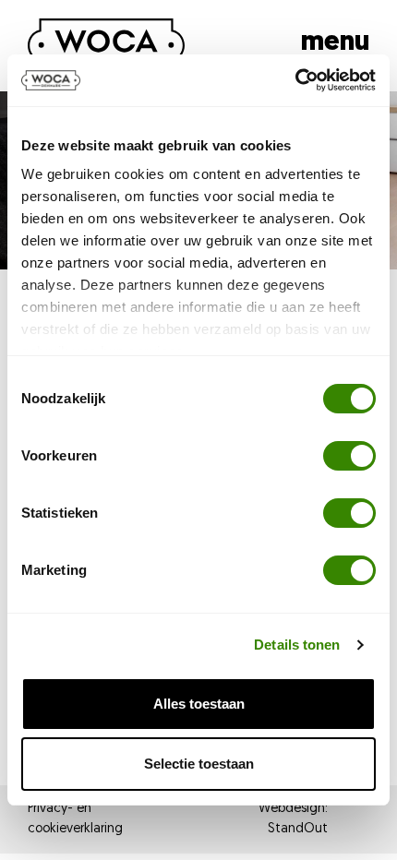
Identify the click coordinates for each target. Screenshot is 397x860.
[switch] (349, 456)
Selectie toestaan (199, 763)
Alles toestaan (199, 703)
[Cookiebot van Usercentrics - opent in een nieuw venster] (295, 80)
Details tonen (297, 644)
